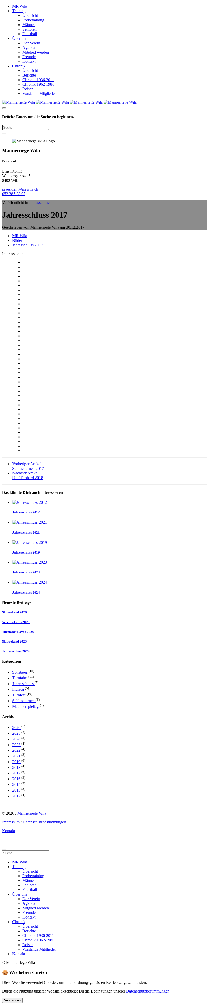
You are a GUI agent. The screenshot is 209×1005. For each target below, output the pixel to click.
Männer (28, 24)
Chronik (18, 66)
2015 (16, 784)
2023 (16, 745)
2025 (16, 733)
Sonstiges (20, 672)
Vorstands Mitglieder (39, 93)
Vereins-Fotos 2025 (16, 622)
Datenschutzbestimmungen (44, 822)
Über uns (19, 38)
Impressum (11, 822)
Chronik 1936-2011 (38, 80)
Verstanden (12, 1000)
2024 (16, 739)
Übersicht (30, 15)
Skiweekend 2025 (14, 641)
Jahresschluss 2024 (26, 592)
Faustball (29, 34)
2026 (16, 727)
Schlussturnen (24, 701)
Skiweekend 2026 (14, 612)
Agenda (28, 47)
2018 (16, 767)
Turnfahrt (20, 678)
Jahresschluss (39, 202)
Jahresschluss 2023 (26, 572)
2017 (16, 773)
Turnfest (19, 695)
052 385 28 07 (13, 194)
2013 (16, 790)
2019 (16, 762)
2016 (16, 779)
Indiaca (18, 689)
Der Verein (31, 43)
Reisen (27, 89)
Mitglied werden (35, 52)
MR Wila (19, 6)
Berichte (29, 75)
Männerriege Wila (31, 813)
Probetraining (33, 20)
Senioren (29, 29)
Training (19, 11)
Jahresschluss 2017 (27, 245)
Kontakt (28, 61)
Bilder (17, 240)
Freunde (29, 57)
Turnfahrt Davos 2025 (18, 632)
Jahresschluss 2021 (26, 532)
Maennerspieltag (26, 706)
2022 (16, 750)
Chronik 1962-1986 (38, 84)
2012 (16, 796)
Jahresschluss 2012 (26, 512)
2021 (16, 756)
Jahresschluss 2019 (26, 552)
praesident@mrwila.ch (20, 189)
